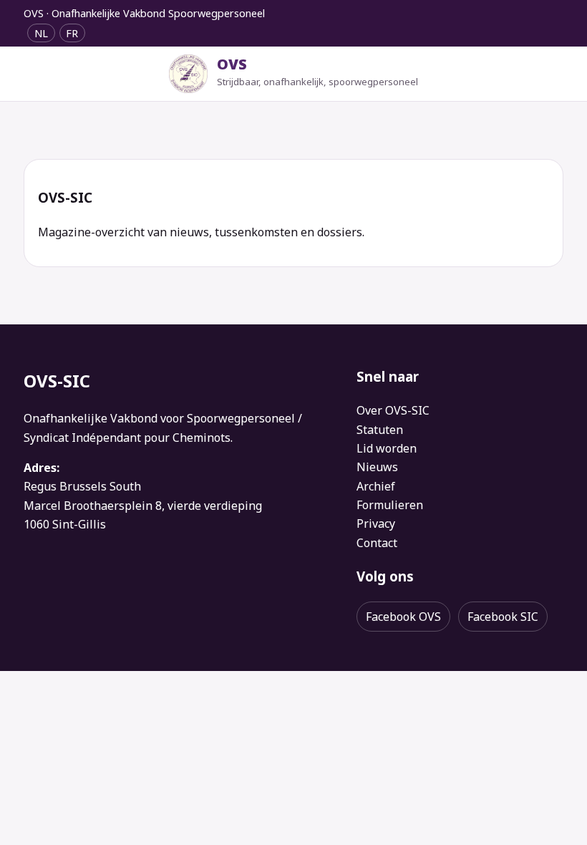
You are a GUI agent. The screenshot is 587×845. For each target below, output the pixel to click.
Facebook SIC (502, 616)
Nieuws (377, 467)
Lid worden (386, 448)
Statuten (379, 430)
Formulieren (389, 505)
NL (41, 32)
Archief (375, 486)
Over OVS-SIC (393, 410)
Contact (376, 543)
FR (72, 32)
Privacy (375, 523)
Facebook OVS (403, 616)
